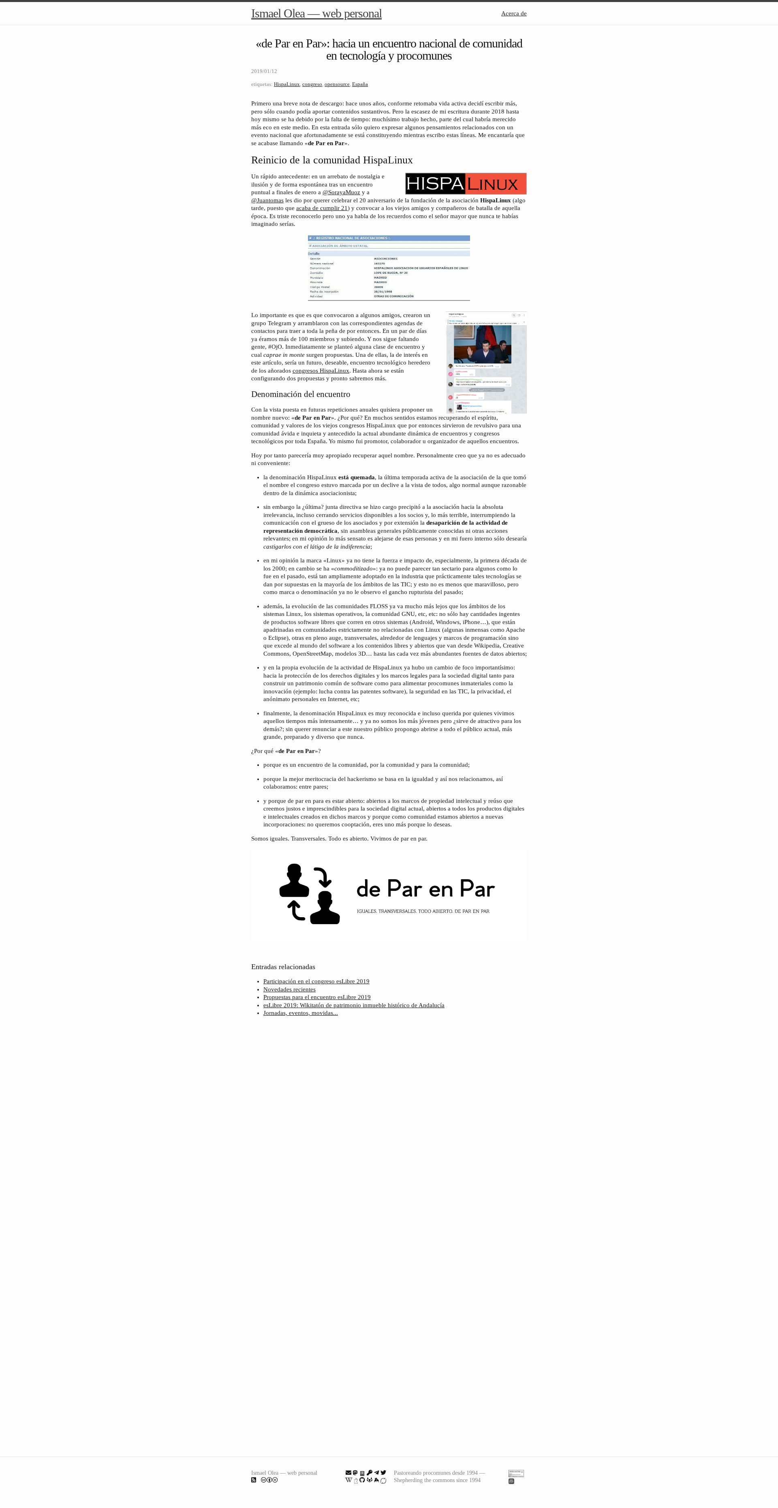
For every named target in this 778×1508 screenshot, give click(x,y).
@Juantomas (267, 200)
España (360, 84)
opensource (337, 84)
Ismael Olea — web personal (316, 13)
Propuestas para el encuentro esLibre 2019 (317, 997)
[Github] (362, 1480)
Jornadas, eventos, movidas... (300, 1013)
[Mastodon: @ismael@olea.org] (355, 1472)
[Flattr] (383, 1480)
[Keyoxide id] (356, 1480)
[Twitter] (383, 1472)
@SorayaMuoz (341, 192)
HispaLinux (287, 84)
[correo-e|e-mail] (348, 1472)
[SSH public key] (369, 1472)
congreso (312, 84)
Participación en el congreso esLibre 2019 (316, 981)
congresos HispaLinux (321, 370)
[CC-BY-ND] (269, 1480)
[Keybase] (376, 1480)
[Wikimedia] (349, 1480)
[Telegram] (376, 1472)
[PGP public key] (362, 1472)
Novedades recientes (289, 989)
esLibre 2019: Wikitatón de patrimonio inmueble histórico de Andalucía (354, 1005)
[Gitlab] (369, 1480)
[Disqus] (389, 1131)
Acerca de (514, 13)
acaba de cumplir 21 (322, 208)
